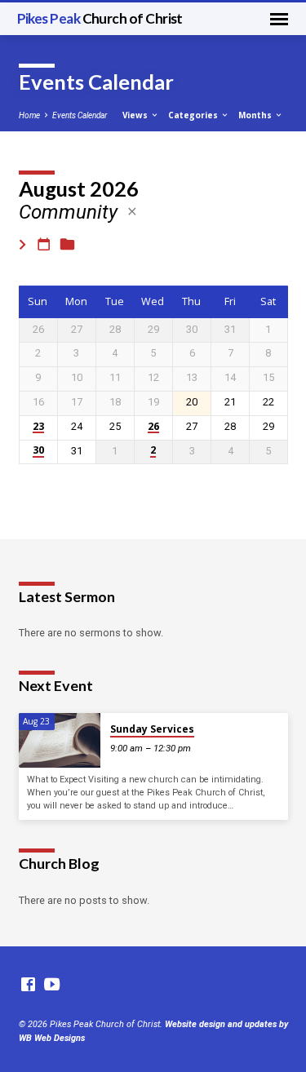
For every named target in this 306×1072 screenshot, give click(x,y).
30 (38, 451)
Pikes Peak (100, 18)
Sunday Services (152, 729)
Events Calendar (79, 115)
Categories (194, 115)
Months (256, 115)
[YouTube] (51, 985)
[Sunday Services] (59, 740)
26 (153, 427)
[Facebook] (28, 985)
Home (29, 115)
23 (38, 427)
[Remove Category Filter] (132, 211)
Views (136, 115)
